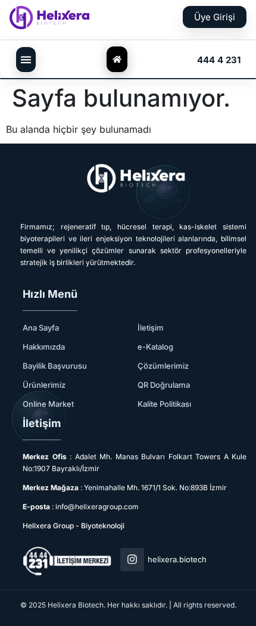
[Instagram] (132, 560)
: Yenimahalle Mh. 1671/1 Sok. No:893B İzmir (125, 487)
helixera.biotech (177, 559)
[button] (26, 59)
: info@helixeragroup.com (81, 506)
